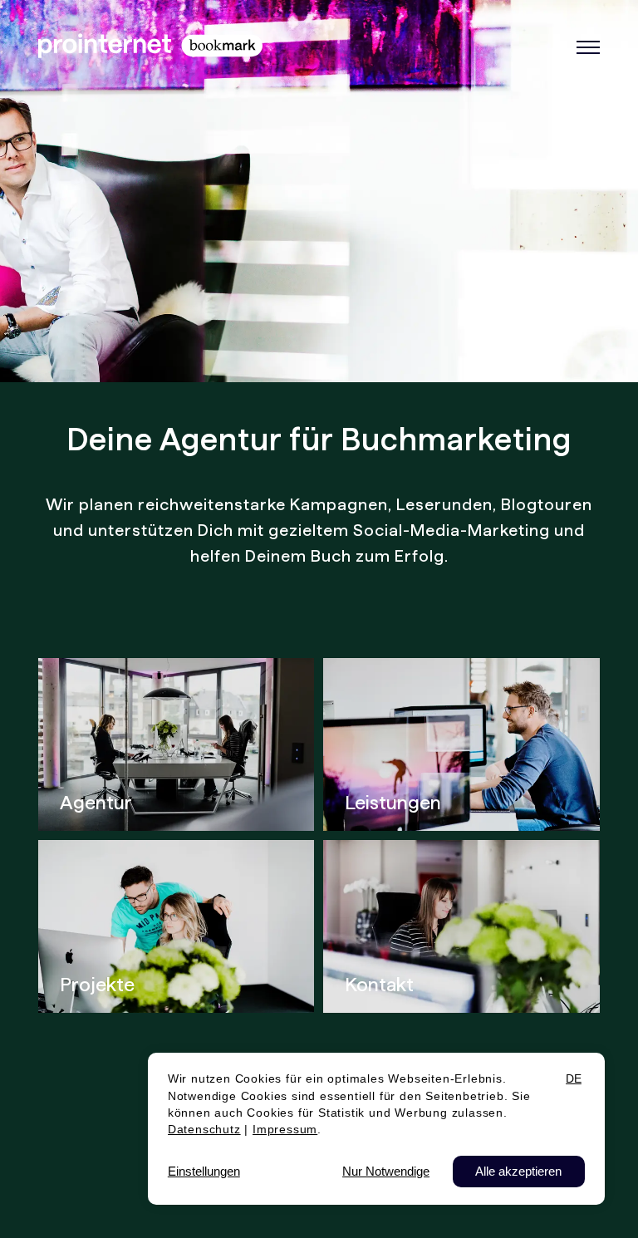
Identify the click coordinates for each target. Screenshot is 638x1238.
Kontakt (379, 984)
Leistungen (393, 802)
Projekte (97, 984)
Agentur (96, 802)
